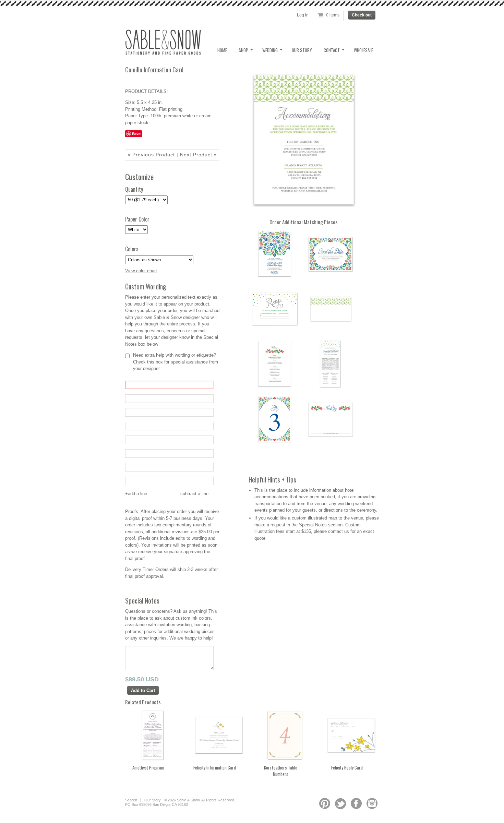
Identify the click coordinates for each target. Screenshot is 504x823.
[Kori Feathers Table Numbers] (284, 761)
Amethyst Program (148, 767)
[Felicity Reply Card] (351, 761)
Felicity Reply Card (347, 767)
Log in (303, 15)
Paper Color (137, 219)
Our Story (302, 50)
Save (136, 133)
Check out (362, 15)
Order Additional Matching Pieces (303, 222)
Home (222, 50)
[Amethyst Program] (152, 761)
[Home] (163, 53)
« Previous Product (151, 154)
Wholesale (363, 50)
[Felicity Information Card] (218, 761)
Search (131, 800)
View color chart (141, 270)
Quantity (134, 189)
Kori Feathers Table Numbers (280, 771)
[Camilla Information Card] (303, 139)
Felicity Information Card (214, 767)
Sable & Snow (188, 800)
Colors (132, 249)
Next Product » (198, 154)
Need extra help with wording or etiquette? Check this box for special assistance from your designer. (175, 362)
